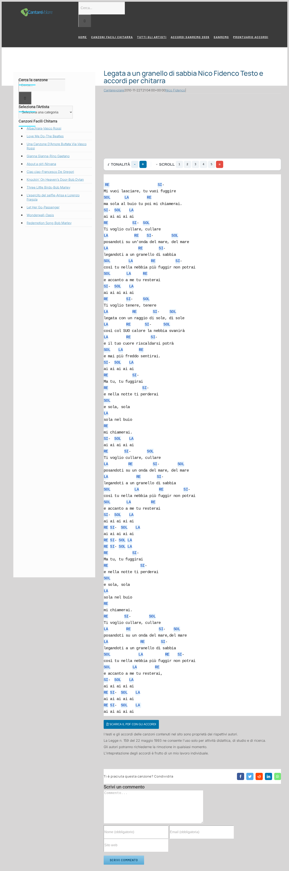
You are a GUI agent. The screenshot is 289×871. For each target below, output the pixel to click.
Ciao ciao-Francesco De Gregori (50, 172)
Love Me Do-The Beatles (45, 136)
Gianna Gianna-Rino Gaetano (48, 156)
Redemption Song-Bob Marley (49, 223)
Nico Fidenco (175, 90)
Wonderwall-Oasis (40, 215)
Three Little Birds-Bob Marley (48, 187)
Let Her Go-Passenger (43, 207)
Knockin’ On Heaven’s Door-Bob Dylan (55, 180)
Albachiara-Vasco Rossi (44, 128)
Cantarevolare (114, 90)
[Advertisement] (192, 125)
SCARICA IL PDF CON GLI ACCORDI (132, 724)
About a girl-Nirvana (41, 164)
